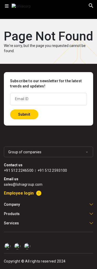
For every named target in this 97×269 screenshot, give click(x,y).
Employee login (19, 193)
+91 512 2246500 (18, 170)
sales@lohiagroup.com (23, 184)
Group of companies (24, 152)
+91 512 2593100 (52, 170)
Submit (24, 114)
